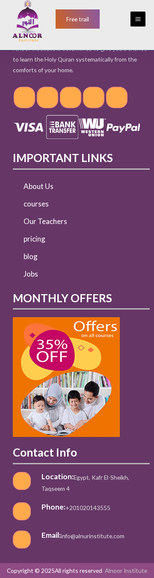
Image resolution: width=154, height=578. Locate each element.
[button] (78, 19)
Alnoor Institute (126, 570)
